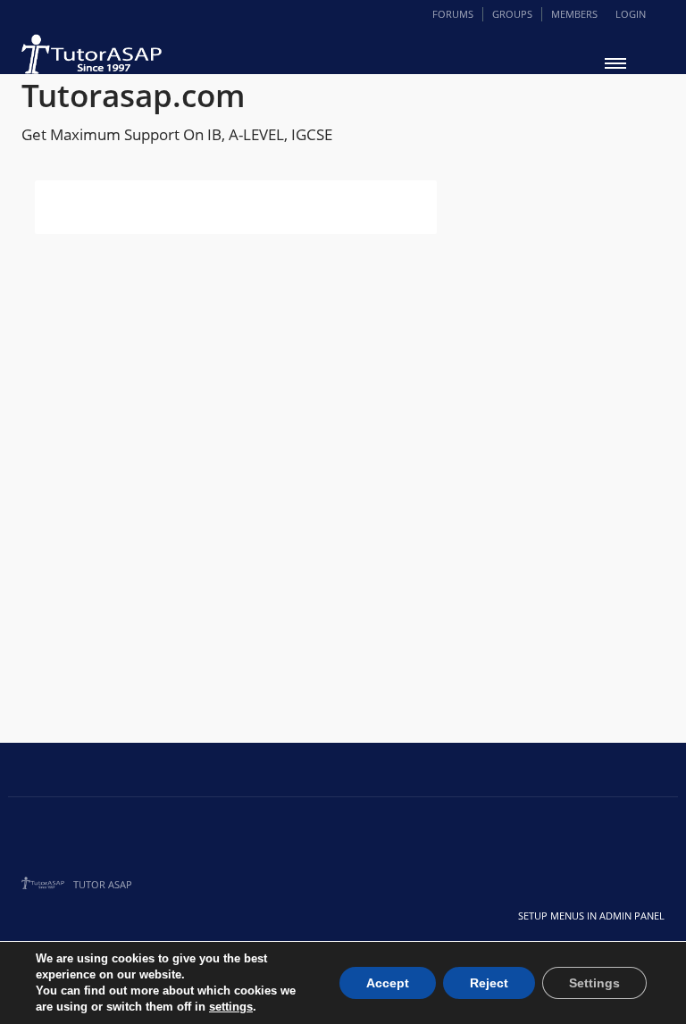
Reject (489, 983)
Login (630, 14)
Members (574, 14)
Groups (512, 14)
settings (231, 1006)
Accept (387, 983)
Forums (452, 14)
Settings (594, 983)
